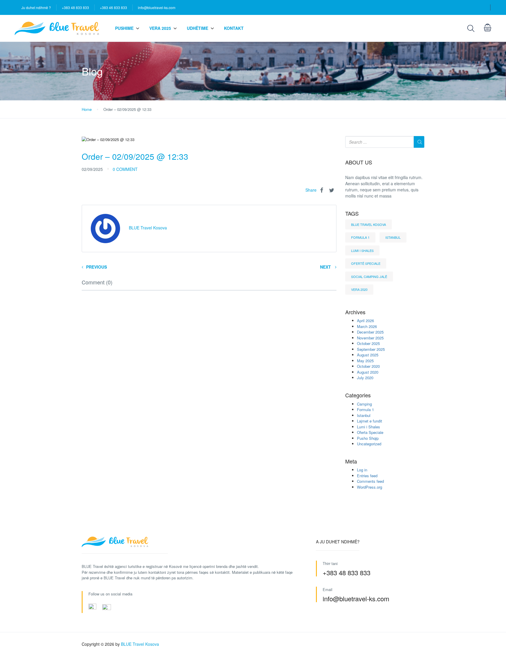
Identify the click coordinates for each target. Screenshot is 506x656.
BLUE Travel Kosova (368, 224)
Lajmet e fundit (369, 421)
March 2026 (367, 326)
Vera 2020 (359, 289)
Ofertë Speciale (365, 263)
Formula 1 (360, 237)
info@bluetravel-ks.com (156, 7)
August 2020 (367, 372)
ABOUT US (358, 162)
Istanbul (393, 237)
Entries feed (367, 475)
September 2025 (371, 349)
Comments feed (370, 481)
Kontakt (234, 28)
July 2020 (365, 377)
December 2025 (370, 332)
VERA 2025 (160, 28)
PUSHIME (124, 28)
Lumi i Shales (362, 250)
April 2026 (365, 320)
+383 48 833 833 (75, 7)
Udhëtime (197, 28)
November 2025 (370, 338)
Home (87, 109)
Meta (351, 461)
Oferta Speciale (370, 432)
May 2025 (365, 360)
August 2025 (367, 355)
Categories (358, 395)
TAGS (352, 214)
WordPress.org (369, 487)
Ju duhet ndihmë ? (36, 7)
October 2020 (368, 366)
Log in (362, 470)
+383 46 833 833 (113, 7)
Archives (355, 312)
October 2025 (368, 343)
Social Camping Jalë (369, 276)
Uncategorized (369, 444)
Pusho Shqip (368, 438)
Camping (364, 404)
